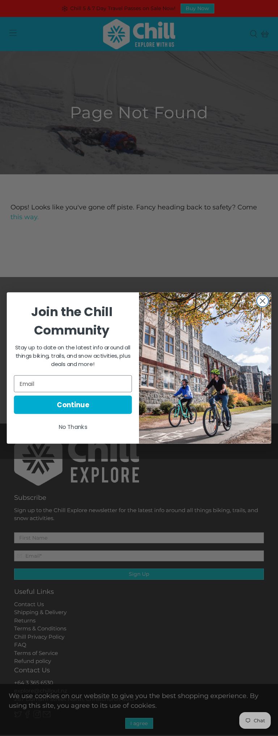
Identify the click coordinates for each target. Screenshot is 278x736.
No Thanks (73, 427)
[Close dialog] (263, 301)
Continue (73, 404)
